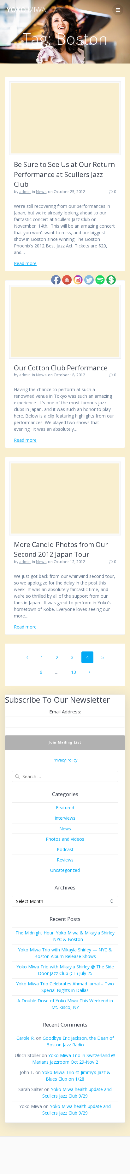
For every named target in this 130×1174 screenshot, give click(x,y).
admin (25, 191)
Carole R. (25, 1038)
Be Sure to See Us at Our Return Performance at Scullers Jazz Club (64, 174)
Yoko (26, 9)
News (41, 191)
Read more (25, 263)
